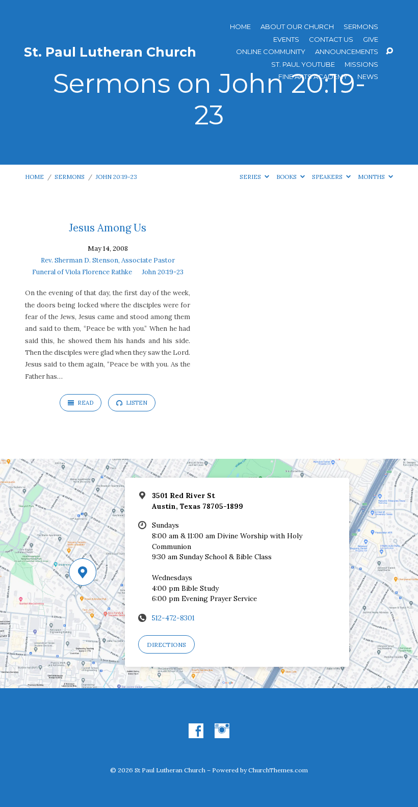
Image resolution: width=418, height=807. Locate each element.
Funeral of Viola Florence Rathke (82, 272)
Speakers (328, 176)
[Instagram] (222, 731)
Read (84, 402)
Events (286, 39)
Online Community (270, 51)
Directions (166, 644)
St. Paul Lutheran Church (110, 52)
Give (370, 39)
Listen (135, 402)
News (367, 76)
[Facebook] (196, 731)
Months (372, 176)
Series (251, 176)
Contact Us (331, 39)
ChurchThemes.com (278, 770)
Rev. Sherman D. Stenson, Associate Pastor (108, 260)
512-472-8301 (173, 617)
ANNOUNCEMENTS (346, 51)
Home (240, 26)
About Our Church (297, 26)
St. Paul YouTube (303, 64)
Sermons (361, 26)
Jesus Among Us (107, 228)
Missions (361, 64)
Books (287, 176)
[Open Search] (389, 51)
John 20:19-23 (116, 176)
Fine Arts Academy (313, 76)
